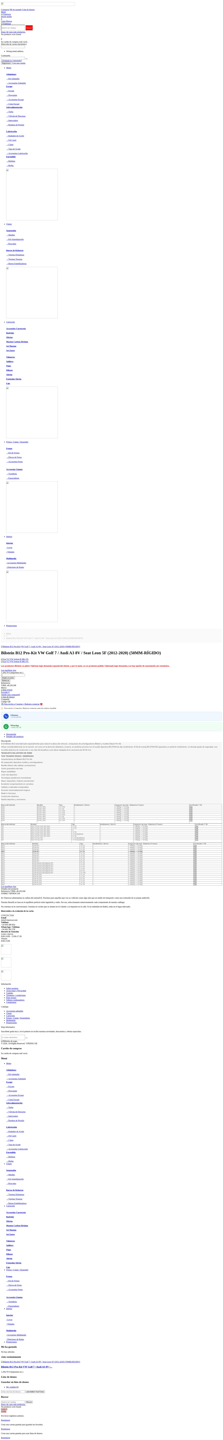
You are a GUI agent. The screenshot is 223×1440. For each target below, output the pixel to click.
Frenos (9, 448)
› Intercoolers (12, 120)
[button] (111, 4)
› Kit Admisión (12, 79)
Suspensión (11, 231)
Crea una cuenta (18, 63)
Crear (35, 1392)
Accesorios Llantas (14, 469)
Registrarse (6, 63)
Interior (9, 536)
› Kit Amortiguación (15, 239)
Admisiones (11, 74)
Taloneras (10, 357)
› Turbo (9, 112)
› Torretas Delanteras (15, 255)
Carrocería (10, 322)
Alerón (9, 375)
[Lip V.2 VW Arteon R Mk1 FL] (111, 659)
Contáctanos (11, 1002)
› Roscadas (11, 244)
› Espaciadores (12, 478)
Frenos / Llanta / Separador (17, 442)
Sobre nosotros (12, 988)
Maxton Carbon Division (17, 342)
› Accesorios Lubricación (17, 153)
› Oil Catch (11, 140)
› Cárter (9, 145)
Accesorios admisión (14, 1011)
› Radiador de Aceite (15, 136)
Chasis (9, 224)
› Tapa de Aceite (13, 149)
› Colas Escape (12, 104)
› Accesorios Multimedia (16, 563)
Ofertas (9, 337)
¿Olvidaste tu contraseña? (11, 61)
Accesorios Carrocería (16, 329)
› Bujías (10, 165)
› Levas (9, 547)
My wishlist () (12, 1387)
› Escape (10, 91)
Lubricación (11, 131)
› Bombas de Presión (15, 125)
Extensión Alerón (13, 379)
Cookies (9, 993)
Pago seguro (11, 998)
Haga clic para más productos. (13, 32)
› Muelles (10, 235)
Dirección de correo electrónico (14, 44)
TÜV (191, 807)
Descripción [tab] (11, 734)
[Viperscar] (6, 14)
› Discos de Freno (14, 457)
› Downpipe (11, 95)
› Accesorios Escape (15, 100)
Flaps (8, 366)
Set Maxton (11, 346)
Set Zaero (10, 350)
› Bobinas (10, 161)
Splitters (9, 361)
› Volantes (10, 552)
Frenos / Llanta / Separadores (18, 1018)
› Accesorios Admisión (16, 83)
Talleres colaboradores (15, 1000)
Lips (8, 383)
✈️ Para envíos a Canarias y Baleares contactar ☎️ (22, 704)
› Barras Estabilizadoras (16, 264)
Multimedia (11, 558)
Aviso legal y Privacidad (16, 991)
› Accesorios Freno (14, 462)
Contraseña (5, 56)
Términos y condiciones (16, 995)
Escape (9, 86)
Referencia (5, 891)
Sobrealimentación (14, 107)
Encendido (11, 157)
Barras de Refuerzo (14, 250)
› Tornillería (11, 474)
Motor (8, 68)
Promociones (11, 626)
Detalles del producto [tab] (14, 736)
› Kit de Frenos (12, 453)
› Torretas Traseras (14, 259)
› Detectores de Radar (15, 567)
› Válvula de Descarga (15, 116)
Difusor (9, 370)
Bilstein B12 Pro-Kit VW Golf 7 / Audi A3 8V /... (26, 1366)
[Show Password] (26, 58)
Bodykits (10, 333)
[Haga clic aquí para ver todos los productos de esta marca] (6, 690)
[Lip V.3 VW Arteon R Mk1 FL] (111, 661)
